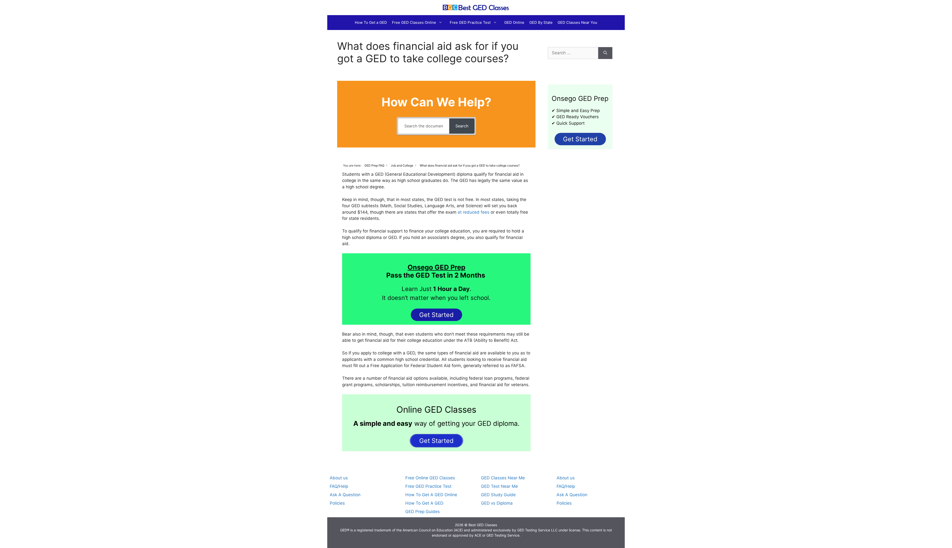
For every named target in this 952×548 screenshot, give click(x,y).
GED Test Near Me (499, 486)
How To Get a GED (371, 22)
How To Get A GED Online (431, 494)
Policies (337, 503)
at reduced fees (473, 212)
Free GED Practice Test (470, 22)
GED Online (514, 22)
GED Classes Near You (577, 22)
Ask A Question (345, 494)
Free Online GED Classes (430, 477)
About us (339, 477)
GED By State (541, 22)
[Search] (605, 53)
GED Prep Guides (422, 511)
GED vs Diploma (497, 503)
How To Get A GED (424, 503)
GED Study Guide (498, 494)
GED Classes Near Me (503, 477)
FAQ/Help (339, 486)
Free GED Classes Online (414, 22)
